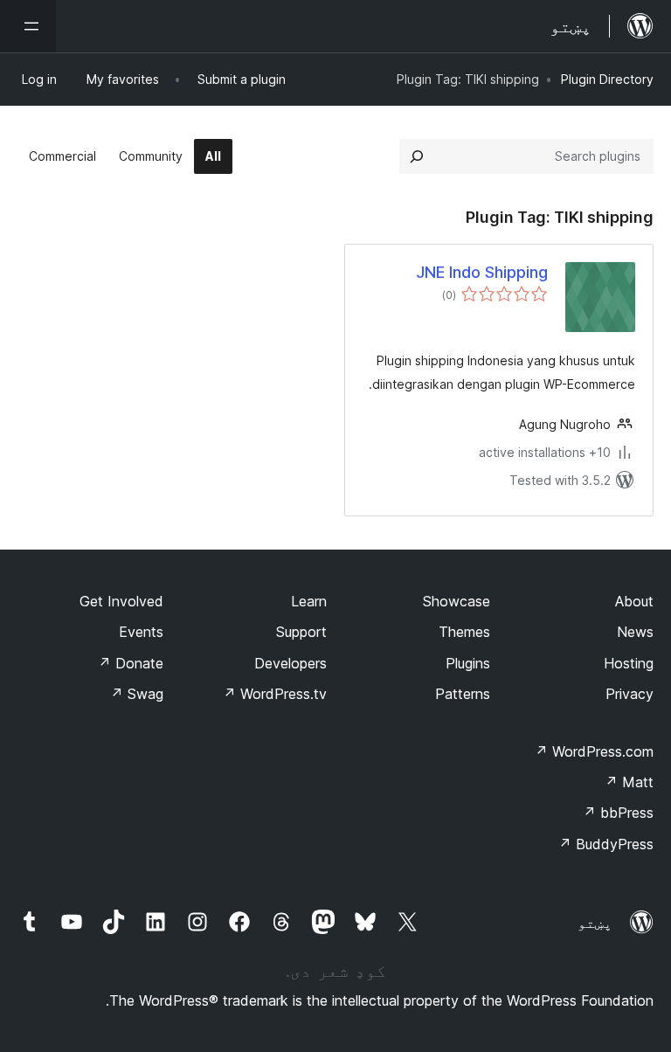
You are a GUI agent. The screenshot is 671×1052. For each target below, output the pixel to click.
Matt (629, 782)
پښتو (595, 922)
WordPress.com (594, 751)
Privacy (629, 693)
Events (141, 631)
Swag (136, 693)
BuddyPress (606, 844)
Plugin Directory (607, 79)
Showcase (456, 601)
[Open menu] (28, 26)
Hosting (629, 663)
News (635, 631)
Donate (130, 663)
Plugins (468, 663)
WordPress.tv (275, 693)
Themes (464, 631)
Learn (309, 601)
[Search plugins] (416, 156)
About (634, 601)
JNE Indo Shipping (482, 272)
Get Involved (121, 601)
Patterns (462, 693)
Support (301, 631)
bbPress (618, 812)
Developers (290, 663)
